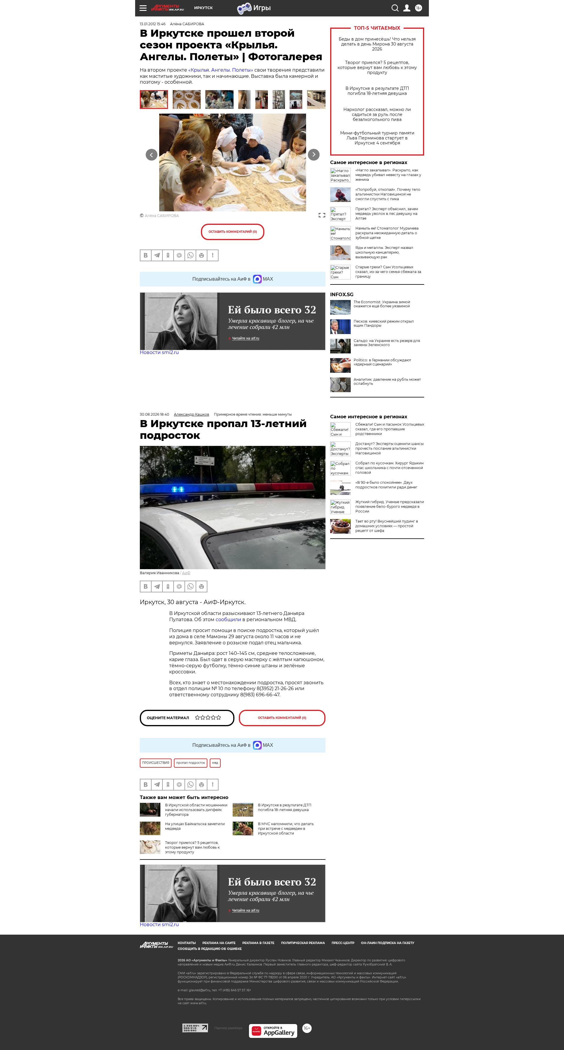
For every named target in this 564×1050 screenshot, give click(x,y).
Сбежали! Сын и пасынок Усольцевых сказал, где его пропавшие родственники (389, 429)
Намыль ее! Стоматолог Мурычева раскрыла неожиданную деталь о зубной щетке (387, 233)
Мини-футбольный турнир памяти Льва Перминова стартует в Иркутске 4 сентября (377, 138)
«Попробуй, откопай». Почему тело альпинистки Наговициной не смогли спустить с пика (387, 194)
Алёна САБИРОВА (162, 215)
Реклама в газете (258, 943)
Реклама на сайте (219, 943)
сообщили (228, 619)
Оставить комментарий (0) (233, 232)
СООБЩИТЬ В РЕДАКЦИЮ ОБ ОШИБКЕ (210, 949)
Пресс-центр (343, 943)
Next (314, 155)
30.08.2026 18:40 (154, 414)
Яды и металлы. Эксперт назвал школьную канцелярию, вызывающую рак (384, 252)
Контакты (187, 943)
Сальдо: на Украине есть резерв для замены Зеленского (387, 343)
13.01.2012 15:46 (152, 24)
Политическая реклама (303, 943)
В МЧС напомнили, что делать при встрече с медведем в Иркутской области (286, 828)
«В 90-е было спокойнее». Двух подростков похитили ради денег (386, 484)
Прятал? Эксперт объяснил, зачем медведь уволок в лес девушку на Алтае (386, 213)
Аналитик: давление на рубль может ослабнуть (387, 381)
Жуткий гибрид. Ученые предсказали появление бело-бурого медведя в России (389, 506)
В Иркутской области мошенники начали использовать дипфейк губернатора (196, 810)
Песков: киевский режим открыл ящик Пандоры (384, 323)
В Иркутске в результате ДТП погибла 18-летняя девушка (377, 91)
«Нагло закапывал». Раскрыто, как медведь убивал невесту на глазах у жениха (388, 175)
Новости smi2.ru (159, 352)
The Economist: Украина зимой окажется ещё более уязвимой (382, 304)
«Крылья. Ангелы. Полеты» (220, 70)
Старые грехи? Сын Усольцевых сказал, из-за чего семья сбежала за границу (388, 272)
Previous (151, 155)
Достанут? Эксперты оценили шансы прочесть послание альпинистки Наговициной (389, 448)
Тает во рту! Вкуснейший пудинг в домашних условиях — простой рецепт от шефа (386, 526)
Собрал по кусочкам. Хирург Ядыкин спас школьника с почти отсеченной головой (389, 468)
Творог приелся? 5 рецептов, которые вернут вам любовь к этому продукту (377, 67)
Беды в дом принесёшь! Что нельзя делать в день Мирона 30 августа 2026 (377, 44)
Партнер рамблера (228, 1028)
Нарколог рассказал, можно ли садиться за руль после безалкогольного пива (377, 114)
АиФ (186, 573)
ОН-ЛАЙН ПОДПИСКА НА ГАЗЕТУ (387, 943)
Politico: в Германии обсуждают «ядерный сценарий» (382, 362)
